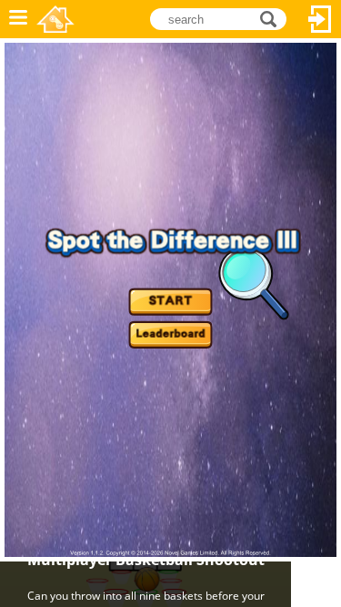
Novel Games (55, 19)
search (273, 17)
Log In (320, 19)
